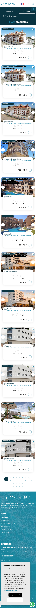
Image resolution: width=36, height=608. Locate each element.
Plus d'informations (10, 590)
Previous (3, 37)
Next (33, 37)
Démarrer (4, 517)
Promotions (5, 532)
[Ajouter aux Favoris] (32, 29)
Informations (5, 526)
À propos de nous (7, 529)
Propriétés (5, 520)
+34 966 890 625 (7, 556)
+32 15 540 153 (6, 560)
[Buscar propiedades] (28, 3)
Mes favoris (5, 538)
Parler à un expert (7, 535)
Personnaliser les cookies (15, 600)
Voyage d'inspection (8, 523)
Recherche (9, 11)
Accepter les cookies (15, 595)
